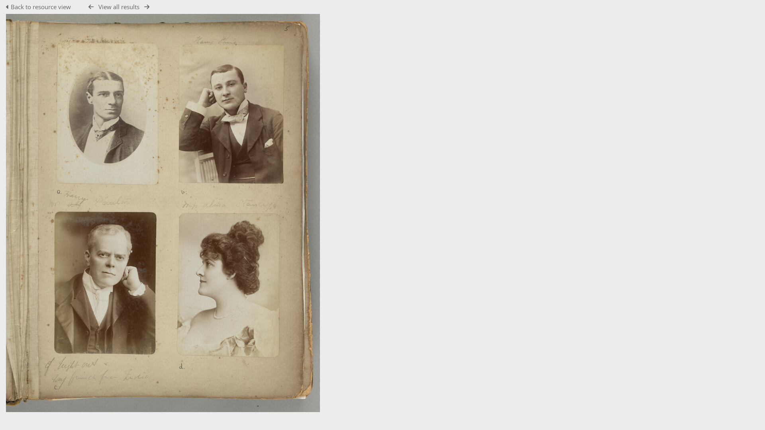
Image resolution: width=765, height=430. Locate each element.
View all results (118, 7)
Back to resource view (41, 7)
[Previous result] (91, 7)
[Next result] (146, 7)
